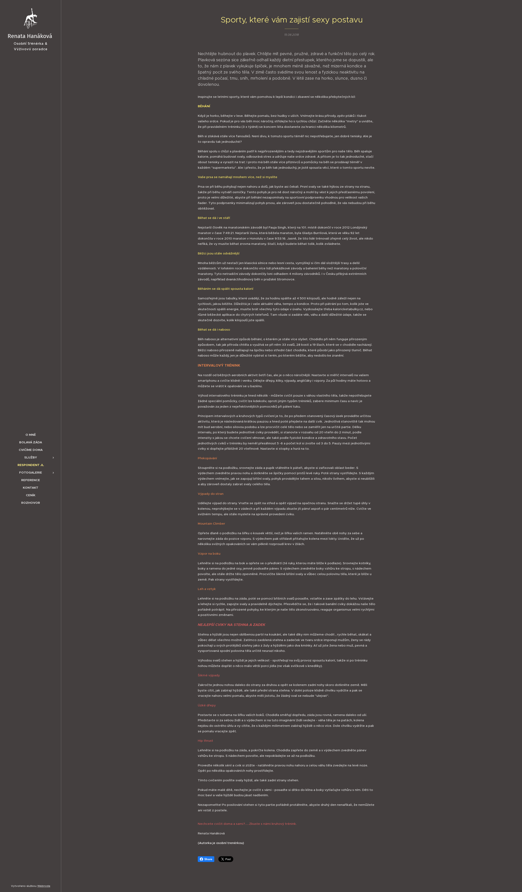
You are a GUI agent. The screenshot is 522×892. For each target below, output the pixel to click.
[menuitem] (30, 434)
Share (208, 859)
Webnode (43, 886)
